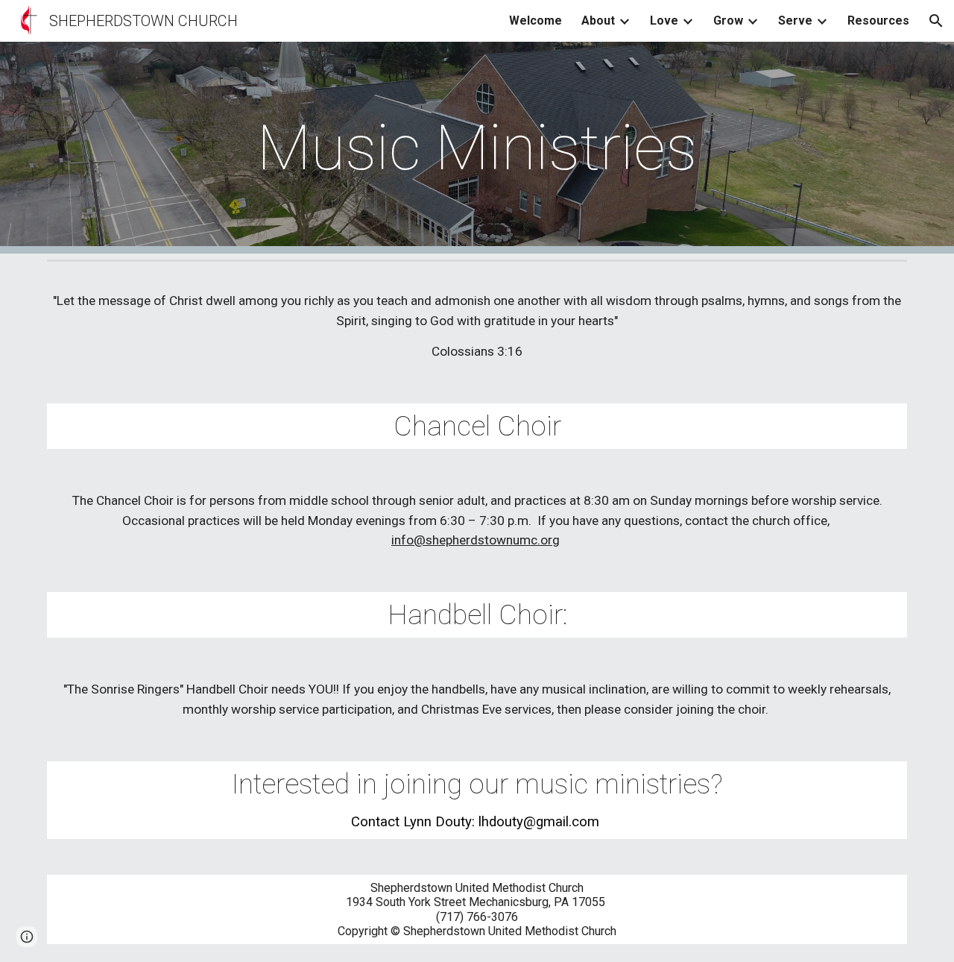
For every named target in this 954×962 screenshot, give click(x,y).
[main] (477, 148)
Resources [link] (878, 20)
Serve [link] (795, 20)
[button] (936, 21)
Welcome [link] (535, 20)
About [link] (598, 20)
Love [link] (664, 20)
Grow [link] (728, 20)
